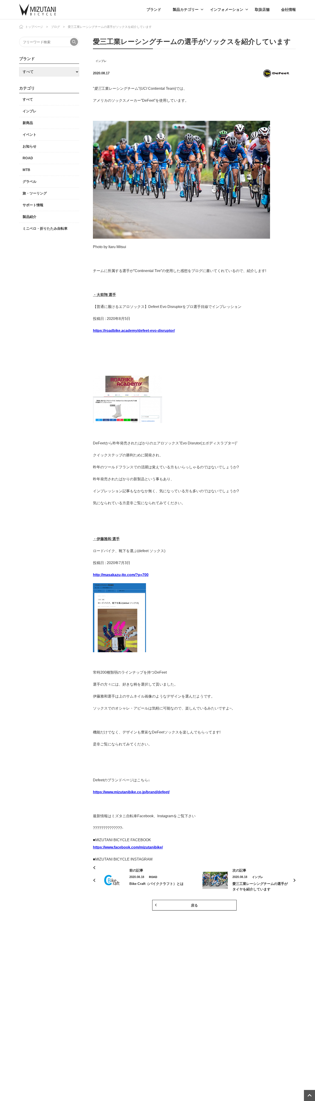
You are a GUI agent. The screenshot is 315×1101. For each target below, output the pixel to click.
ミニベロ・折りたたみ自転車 (45, 228)
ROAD (28, 158)
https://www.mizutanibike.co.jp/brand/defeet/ (131, 792)
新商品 (28, 123)
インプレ (101, 61)
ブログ (55, 27)
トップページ (34, 27)
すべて (28, 99)
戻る (194, 905)
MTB (26, 170)
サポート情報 (33, 205)
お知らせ (29, 146)
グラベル (29, 181)
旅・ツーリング (35, 193)
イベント (29, 134)
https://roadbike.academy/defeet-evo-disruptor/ (134, 331)
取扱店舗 (262, 10)
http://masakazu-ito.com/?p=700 (121, 575)
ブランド (153, 10)
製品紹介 (29, 217)
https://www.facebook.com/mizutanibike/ (128, 847)
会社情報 (288, 10)
